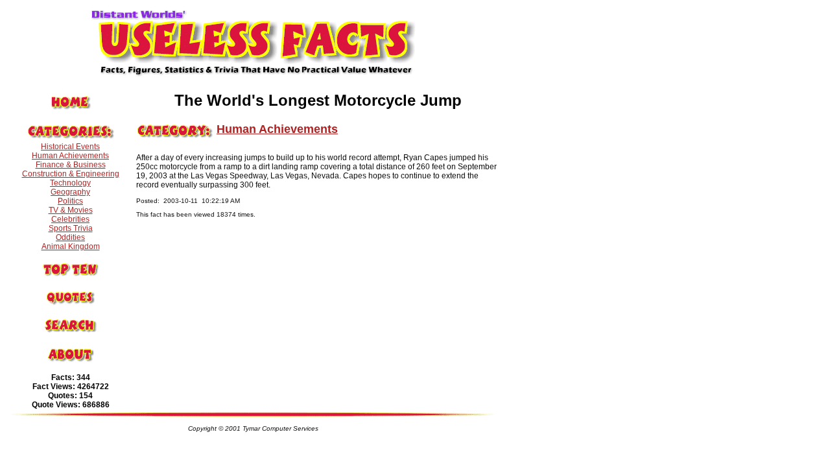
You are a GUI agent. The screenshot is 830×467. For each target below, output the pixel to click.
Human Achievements (70, 155)
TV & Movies (71, 210)
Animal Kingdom (71, 246)
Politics (70, 201)
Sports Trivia (71, 228)
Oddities (70, 237)
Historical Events (70, 146)
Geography (70, 192)
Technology (70, 182)
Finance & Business (71, 164)
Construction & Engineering (70, 173)
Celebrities (70, 219)
